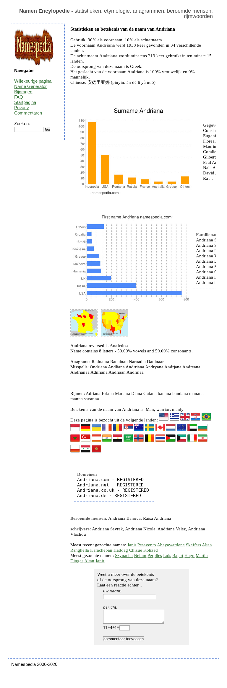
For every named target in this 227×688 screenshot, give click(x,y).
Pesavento (146, 544)
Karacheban (101, 550)
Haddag (121, 550)
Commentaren (28, 112)
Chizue (135, 550)
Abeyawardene (171, 544)
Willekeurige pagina (32, 81)
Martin (202, 555)
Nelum (140, 555)
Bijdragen (23, 91)
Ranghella (79, 550)
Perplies (154, 555)
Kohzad (150, 550)
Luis (167, 555)
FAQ (18, 96)
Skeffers (193, 544)
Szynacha (124, 555)
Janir (131, 544)
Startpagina (25, 102)
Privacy (21, 107)
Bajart (177, 555)
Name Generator (30, 86)
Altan (207, 544)
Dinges (76, 560)
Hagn (189, 555)
